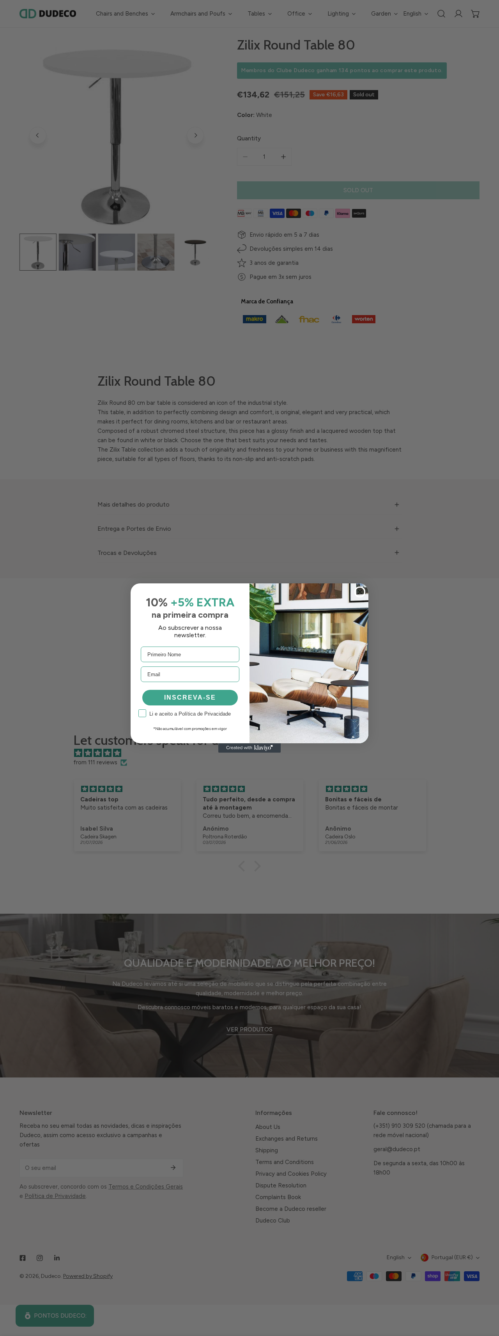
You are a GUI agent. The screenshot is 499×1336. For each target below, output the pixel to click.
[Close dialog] (360, 592)
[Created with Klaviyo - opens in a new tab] (249, 748)
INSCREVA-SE (190, 697)
